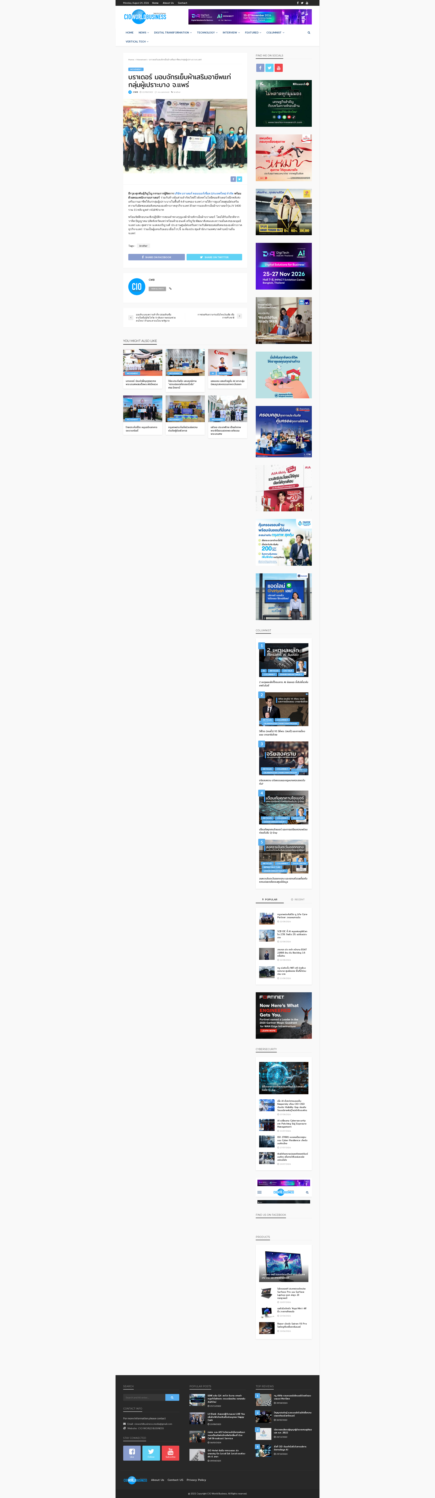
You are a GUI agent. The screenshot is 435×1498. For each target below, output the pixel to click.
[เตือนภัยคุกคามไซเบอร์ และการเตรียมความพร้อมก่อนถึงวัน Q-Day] (283, 807)
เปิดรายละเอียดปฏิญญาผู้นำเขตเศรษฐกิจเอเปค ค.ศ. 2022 (293, 1431)
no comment (163, 92)
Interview (230, 32)
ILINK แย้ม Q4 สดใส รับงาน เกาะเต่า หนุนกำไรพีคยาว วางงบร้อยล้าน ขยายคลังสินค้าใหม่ (226, 1398)
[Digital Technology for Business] (145, 16)
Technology (206, 32)
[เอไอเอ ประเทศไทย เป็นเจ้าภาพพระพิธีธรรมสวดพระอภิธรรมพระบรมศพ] (227, 408)
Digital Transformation (171, 32)
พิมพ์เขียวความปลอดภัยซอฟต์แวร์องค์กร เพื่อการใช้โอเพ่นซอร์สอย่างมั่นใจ (292, 1157)
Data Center (299, 863)
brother (177, 92)
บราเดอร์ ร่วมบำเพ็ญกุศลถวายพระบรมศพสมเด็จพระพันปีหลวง (142, 382)
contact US (175, 1480)
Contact (182, 3)
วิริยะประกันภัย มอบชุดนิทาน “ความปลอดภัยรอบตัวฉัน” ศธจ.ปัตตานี (182, 384)
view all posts (157, 289)
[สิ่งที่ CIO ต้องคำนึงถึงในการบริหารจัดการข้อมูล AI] (263, 1451)
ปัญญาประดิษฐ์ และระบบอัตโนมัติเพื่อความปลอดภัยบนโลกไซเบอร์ (292, 1414)
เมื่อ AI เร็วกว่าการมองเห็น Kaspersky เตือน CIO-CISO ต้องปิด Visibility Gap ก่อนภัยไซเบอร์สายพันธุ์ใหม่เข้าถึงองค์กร (292, 1105)
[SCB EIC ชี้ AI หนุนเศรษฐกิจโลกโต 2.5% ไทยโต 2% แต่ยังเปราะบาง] (267, 936)
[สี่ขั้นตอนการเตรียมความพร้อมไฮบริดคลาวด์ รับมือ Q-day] (283, 1078)
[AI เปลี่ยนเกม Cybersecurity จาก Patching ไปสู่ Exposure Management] (267, 1125)
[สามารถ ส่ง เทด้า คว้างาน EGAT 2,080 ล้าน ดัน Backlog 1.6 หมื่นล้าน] (267, 954)
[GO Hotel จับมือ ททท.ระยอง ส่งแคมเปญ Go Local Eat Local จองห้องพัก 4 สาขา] (197, 1455)
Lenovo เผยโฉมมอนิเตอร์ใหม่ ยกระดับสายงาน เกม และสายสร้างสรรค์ (283, 1276)
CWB (135, 92)
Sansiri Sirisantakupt (291, 674)
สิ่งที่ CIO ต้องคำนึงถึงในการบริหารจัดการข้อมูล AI (290, 1448)
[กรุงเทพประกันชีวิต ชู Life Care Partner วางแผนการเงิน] (267, 919)
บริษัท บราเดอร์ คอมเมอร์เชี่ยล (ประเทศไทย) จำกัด (203, 193)
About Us (168, 3)
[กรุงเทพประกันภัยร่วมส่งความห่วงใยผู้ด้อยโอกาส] (185, 408)
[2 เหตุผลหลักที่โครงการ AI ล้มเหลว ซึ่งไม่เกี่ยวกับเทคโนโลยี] (283, 660)
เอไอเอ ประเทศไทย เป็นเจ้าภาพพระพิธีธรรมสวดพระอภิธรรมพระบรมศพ (226, 431)
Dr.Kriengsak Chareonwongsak (280, 723)
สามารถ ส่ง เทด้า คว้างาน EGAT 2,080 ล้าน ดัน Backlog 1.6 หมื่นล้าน (292, 952)
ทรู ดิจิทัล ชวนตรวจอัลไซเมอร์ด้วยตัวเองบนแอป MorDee (292, 1397)
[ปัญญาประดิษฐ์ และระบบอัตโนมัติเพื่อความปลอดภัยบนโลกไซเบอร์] (263, 1417)
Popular (270, 899)
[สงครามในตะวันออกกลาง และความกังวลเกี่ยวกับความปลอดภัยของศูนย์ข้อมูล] (283, 856)
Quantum (298, 818)
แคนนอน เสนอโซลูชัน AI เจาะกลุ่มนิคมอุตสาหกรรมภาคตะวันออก (227, 382)
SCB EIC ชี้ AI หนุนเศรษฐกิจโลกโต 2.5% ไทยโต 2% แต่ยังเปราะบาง (292, 934)
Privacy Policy (196, 1480)
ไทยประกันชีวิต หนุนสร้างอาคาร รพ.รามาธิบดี (141, 429)
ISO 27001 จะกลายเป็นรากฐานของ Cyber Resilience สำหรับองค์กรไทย (292, 1140)
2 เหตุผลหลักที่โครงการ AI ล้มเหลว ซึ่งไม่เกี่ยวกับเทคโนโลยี (283, 684)
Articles (274, 671)
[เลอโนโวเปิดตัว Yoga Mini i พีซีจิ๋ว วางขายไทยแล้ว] (267, 1313)
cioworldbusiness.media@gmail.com (153, 1423)
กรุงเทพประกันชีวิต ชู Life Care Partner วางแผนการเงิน (292, 916)
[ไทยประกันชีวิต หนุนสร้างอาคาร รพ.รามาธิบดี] (142, 408)
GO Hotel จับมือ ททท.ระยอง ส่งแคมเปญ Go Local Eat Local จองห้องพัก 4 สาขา (226, 1453)
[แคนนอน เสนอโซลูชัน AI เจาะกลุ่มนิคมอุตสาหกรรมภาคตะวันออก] (227, 362)
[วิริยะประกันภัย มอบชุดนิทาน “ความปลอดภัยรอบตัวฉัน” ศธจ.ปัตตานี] (185, 362)
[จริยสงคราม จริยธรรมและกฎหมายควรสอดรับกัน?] (283, 758)
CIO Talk (287, 671)
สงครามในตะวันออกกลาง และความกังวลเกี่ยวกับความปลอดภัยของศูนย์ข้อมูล (283, 880)
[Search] (309, 32)
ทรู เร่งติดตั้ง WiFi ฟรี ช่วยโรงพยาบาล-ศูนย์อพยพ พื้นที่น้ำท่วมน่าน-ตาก (291, 971)
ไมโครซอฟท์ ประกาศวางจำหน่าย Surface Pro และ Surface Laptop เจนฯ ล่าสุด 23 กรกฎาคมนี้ (291, 1293)
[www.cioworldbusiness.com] (135, 1480)
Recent (299, 899)
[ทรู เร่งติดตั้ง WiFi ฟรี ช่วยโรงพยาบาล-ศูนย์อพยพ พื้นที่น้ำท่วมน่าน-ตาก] (267, 972)
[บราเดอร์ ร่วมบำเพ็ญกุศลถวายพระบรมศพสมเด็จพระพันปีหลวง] (142, 362)
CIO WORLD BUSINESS (151, 1428)
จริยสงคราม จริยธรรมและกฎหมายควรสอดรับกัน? (282, 782)
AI (213, 373)
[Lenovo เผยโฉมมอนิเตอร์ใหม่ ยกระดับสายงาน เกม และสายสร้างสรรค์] (283, 1266)
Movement (136, 69)
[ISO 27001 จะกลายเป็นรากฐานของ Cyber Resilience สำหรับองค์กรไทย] (267, 1141)
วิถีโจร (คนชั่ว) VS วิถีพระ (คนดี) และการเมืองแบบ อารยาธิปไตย (282, 733)
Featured (251, 32)
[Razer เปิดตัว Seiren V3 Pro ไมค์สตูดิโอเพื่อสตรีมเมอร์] (267, 1328)
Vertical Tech (136, 41)
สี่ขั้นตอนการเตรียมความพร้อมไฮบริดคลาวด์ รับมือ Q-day (284, 1088)
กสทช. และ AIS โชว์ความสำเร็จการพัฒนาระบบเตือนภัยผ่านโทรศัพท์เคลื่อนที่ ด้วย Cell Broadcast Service (226, 1435)
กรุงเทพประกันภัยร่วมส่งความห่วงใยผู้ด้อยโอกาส (183, 429)
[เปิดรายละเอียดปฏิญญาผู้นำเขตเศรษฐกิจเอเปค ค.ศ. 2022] (263, 1434)
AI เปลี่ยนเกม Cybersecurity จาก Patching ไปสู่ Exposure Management (292, 1123)
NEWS (142, 32)
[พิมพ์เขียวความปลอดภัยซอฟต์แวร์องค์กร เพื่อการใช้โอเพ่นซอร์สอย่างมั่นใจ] (267, 1158)
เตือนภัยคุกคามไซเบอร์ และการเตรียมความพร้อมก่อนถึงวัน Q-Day (283, 831)
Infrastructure (272, 867)
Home (155, 3)
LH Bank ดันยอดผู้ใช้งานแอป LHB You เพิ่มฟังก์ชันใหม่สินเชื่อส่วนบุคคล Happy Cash (226, 1417)
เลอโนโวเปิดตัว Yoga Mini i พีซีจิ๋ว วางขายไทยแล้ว (291, 1310)
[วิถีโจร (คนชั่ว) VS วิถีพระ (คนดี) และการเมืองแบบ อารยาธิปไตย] (283, 709)
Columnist (274, 32)
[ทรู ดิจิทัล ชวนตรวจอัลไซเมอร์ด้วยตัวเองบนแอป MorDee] (263, 1400)
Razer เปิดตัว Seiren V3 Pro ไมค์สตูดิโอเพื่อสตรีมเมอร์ (292, 1325)
